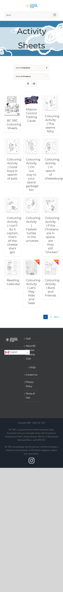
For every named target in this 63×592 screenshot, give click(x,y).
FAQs (33, 367)
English (13, 352)
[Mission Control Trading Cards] (31, 97)
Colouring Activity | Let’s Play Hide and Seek (33, 291)
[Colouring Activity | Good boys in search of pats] (12, 141)
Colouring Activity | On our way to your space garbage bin (33, 175)
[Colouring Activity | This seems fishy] (50, 97)
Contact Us (31, 375)
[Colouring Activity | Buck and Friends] (50, 261)
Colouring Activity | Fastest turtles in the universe (33, 229)
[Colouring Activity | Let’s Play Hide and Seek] (31, 261)
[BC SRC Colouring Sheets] (12, 97)
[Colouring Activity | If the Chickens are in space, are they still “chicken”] (50, 199)
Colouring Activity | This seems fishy (52, 123)
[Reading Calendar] (12, 261)
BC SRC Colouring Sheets (14, 124)
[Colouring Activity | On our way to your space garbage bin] (31, 141)
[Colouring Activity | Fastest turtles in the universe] (31, 199)
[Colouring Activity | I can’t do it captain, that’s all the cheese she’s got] (12, 199)
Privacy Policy (30, 384)
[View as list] (34, 84)
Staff (28, 338)
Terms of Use (30, 395)
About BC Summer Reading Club (31, 352)
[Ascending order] (47, 68)
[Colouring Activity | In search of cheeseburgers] (50, 141)
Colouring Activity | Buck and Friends (52, 287)
